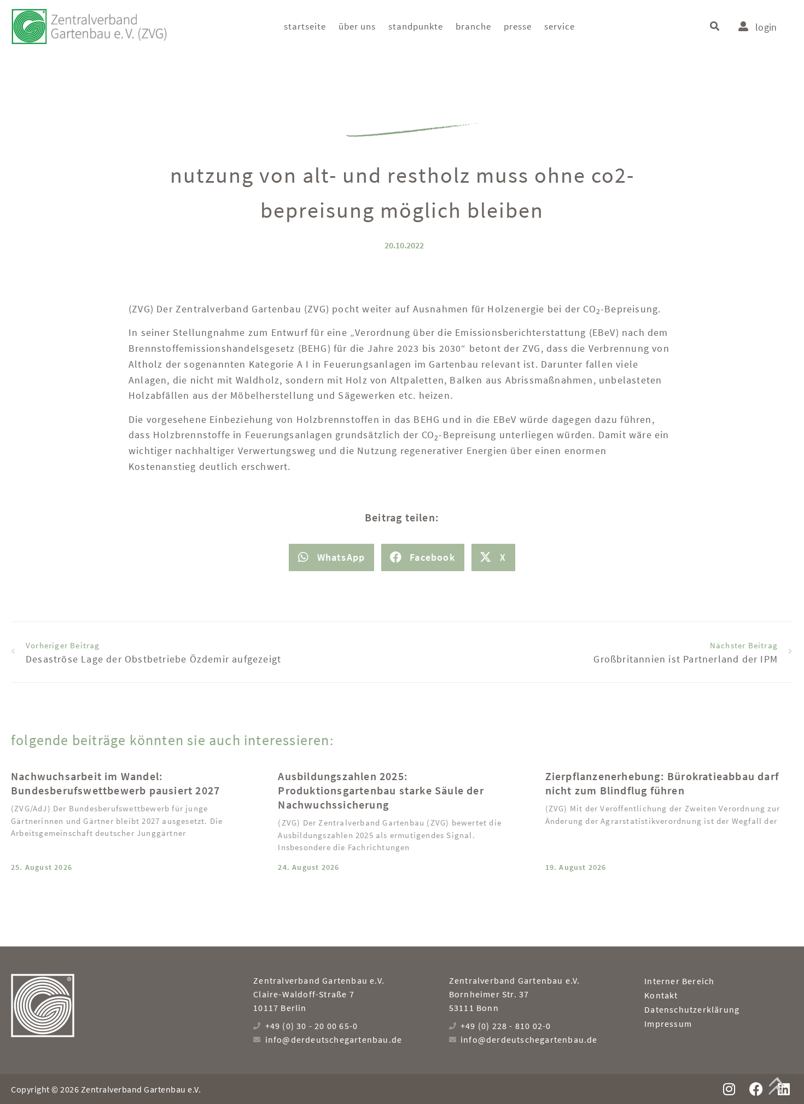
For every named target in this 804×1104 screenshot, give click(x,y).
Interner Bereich (679, 980)
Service (559, 26)
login (766, 27)
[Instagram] (728, 1089)
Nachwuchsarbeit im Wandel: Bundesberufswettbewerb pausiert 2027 (115, 783)
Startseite (305, 26)
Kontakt (661, 995)
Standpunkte (415, 26)
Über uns (357, 26)
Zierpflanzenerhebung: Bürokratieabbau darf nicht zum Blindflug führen (662, 783)
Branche (473, 26)
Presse (518, 26)
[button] (714, 26)
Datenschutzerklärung (691, 1009)
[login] (743, 26)
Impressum (668, 1023)
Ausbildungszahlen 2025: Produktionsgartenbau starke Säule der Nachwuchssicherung (380, 790)
